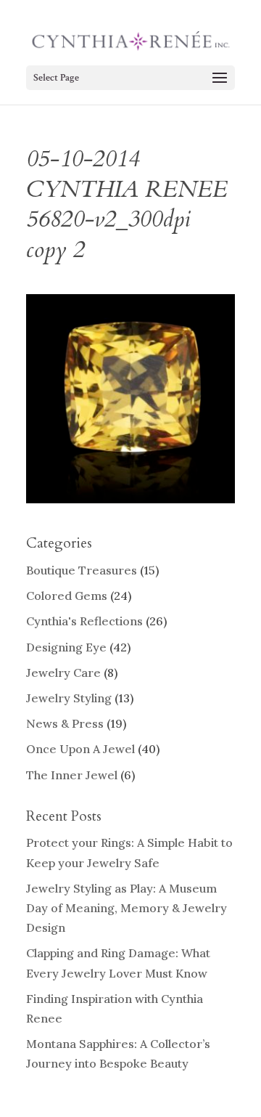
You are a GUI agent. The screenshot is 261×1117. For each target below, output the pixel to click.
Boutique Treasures (81, 570)
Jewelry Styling (69, 698)
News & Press (65, 723)
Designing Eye (66, 647)
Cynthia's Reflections (84, 621)
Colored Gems (66, 595)
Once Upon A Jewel (80, 749)
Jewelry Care (63, 672)
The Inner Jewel (71, 775)
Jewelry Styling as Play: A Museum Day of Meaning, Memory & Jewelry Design (126, 908)
